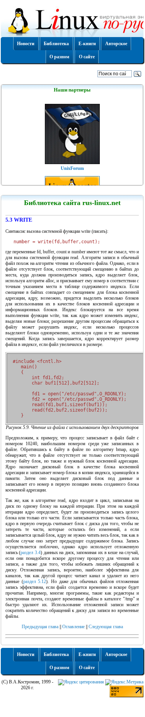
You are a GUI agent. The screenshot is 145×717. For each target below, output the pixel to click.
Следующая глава (106, 626)
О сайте (87, 56)
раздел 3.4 (30, 552)
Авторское (116, 43)
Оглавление (73, 626)
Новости (25, 43)
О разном (59, 56)
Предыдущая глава (40, 626)
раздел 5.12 (34, 581)
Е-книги (87, 43)
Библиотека (56, 43)
